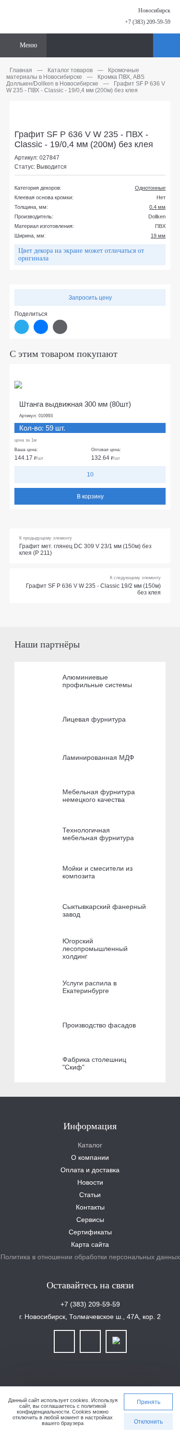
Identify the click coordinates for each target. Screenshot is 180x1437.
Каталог (90, 1145)
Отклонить (148, 1421)
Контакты (90, 1207)
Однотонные (150, 188)
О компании (90, 1157)
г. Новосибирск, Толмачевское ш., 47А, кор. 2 (90, 1316)
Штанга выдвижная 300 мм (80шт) (75, 404)
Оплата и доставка (90, 1170)
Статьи (90, 1195)
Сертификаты (90, 1232)
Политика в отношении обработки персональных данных (90, 1257)
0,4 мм (157, 207)
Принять (148, 1402)
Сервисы (90, 1219)
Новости (90, 1182)
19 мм (158, 235)
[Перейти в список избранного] (144, 45)
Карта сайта (90, 1244)
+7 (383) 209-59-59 (147, 22)
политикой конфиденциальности (61, 1409)
